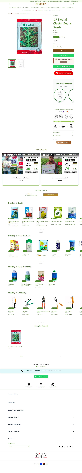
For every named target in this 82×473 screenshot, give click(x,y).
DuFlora (60, 102)
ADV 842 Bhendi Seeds (70, 221)
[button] (9, 4)
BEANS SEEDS (15, 13)
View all (41, 232)
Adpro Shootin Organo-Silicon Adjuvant (26, 285)
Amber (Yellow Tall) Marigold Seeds (42, 222)
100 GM (62, 36)
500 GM (56, 36)
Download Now (64, 62)
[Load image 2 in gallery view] (21, 63)
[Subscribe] (28, 446)
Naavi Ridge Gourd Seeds (56, 221)
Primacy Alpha (25, 254)
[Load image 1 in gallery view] (12, 63)
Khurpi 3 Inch (68, 311)
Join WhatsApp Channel (64, 66)
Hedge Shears (54, 311)
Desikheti (42, 466)
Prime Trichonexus (39, 284)
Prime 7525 (53, 254)
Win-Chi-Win (10, 254)
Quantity (54, 43)
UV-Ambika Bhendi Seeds (13, 221)
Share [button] (56, 138)
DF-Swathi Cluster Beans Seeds (26, 13)
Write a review (50, 194)
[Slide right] (43, 230)
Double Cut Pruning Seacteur (43, 311)
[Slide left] (38, 230)
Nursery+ (38, 254)
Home (9, 13)
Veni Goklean (11, 284)
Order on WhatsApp (64, 55)
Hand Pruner (25, 311)
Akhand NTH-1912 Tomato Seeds (28, 222)
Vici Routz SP (68, 254)
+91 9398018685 (36, 370)
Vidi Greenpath (51, 284)
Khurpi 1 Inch (11, 311)
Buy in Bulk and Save (64, 142)
